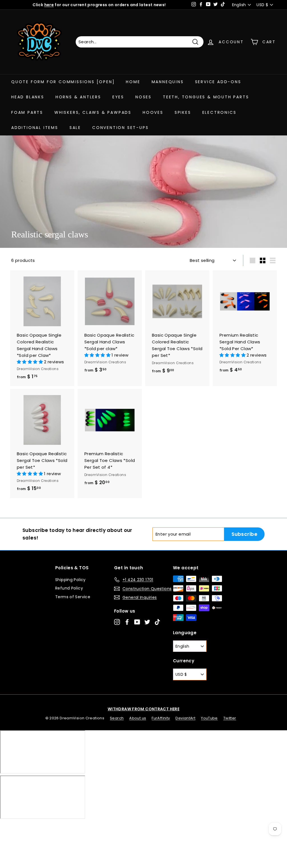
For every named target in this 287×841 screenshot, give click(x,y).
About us (137, 718)
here (49, 5)
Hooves (153, 112)
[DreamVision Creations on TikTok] (157, 622)
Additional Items (34, 127)
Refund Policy (69, 588)
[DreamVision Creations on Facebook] (127, 622)
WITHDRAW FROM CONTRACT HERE (143, 709)
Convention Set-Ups (120, 127)
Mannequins (168, 82)
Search (117, 718)
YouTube (209, 718)
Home (133, 82)
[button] (30, 362)
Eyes (118, 97)
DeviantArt (185, 718)
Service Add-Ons (218, 82)
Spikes (183, 112)
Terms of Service (72, 597)
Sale (75, 127)
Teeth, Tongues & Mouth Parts (206, 97)
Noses (143, 97)
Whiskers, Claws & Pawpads (92, 112)
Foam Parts (27, 112)
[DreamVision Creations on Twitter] (147, 622)
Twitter (229, 718)
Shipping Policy (70, 579)
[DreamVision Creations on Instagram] (117, 622)
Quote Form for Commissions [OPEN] (63, 82)
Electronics (219, 112)
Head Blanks (27, 97)
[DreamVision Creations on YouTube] (137, 622)
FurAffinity (161, 718)
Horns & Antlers (78, 97)
